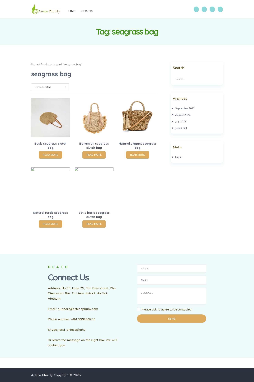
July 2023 (180, 121)
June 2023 (181, 128)
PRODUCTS (87, 11)
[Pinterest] (220, 9)
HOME (71, 11)
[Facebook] (196, 9)
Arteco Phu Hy (42, 375)
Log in (178, 157)
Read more (50, 154)
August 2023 (182, 114)
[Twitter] (212, 9)
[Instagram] (204, 9)
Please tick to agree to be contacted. (167, 309)
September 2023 (185, 108)
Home (35, 64)
